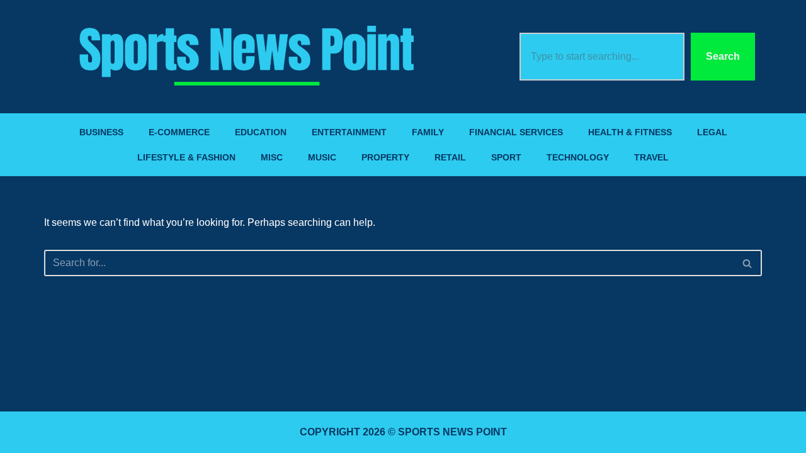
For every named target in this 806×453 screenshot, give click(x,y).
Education (261, 132)
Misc (272, 157)
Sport (506, 157)
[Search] (748, 263)
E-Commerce (179, 132)
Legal (712, 132)
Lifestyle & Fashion (186, 157)
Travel (651, 157)
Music (322, 157)
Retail (450, 157)
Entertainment (349, 132)
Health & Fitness (630, 132)
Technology (578, 157)
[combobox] (601, 56)
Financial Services (516, 132)
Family (428, 132)
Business (101, 132)
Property (385, 157)
